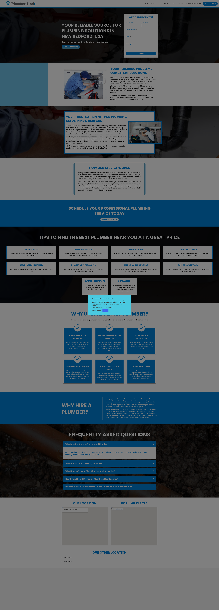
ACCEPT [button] (105, 310)
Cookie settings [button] (96, 310)
